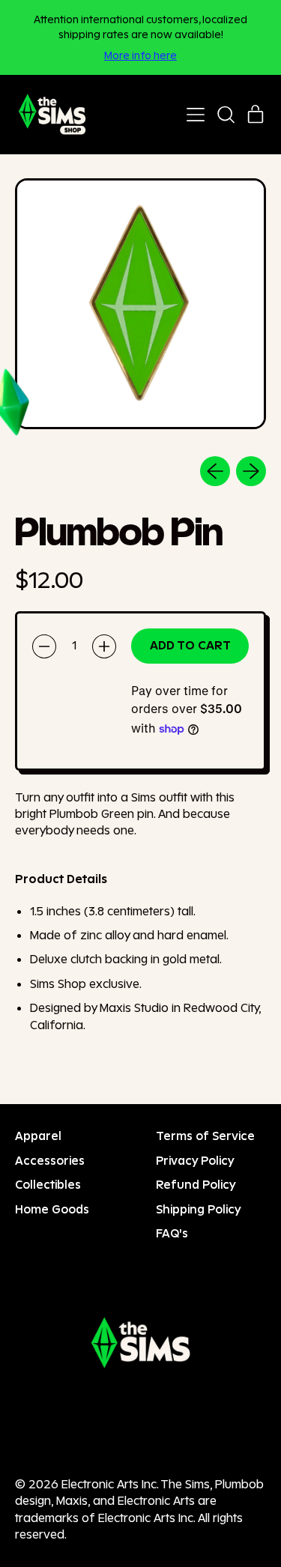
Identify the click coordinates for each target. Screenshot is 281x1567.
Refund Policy (196, 1184)
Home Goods (52, 1209)
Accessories (50, 1161)
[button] (225, 114)
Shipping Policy (198, 1209)
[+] (104, 646)
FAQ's (172, 1233)
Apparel (38, 1136)
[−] (44, 646)
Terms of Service (205, 1136)
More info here (140, 55)
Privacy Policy (195, 1161)
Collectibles (48, 1184)
